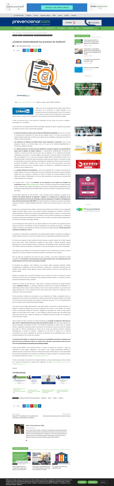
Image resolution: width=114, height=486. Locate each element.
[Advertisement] (88, 109)
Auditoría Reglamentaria (32, 184)
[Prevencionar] (31, 23)
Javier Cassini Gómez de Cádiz (23, 46)
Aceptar (82, 482)
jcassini (49, 398)
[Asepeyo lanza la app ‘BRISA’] (79, 70)
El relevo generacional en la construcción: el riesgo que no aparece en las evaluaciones (19, 468)
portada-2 (61, 398)
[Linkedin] (39, 50)
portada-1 (55, 398)
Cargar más (87, 76)
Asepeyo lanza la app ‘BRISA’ (91, 67)
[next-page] (16, 474)
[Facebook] (24, 50)
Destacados (43, 398)
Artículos (20, 35)
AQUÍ (50, 481)
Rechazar (92, 482)
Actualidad (18, 33)
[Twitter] (28, 50)
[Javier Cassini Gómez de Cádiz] (13, 46)
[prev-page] (13, 474)
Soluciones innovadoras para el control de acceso (57, 416)
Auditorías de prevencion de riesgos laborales (43, 35)
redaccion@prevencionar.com (41, 355)
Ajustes (103, 482)
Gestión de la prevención (28, 35)
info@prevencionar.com (18, 364)
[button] (100, 28)
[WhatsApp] (35, 50)
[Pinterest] (32, 50)
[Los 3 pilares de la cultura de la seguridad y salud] (61, 458)
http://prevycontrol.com (31, 428)
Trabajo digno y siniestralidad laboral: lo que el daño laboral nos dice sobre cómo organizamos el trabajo (41, 468)
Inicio (13, 33)
